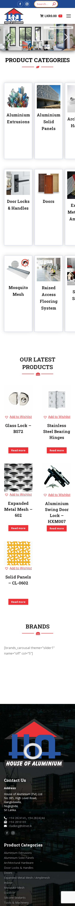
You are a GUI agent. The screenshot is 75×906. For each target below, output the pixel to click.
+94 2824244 (36, 818)
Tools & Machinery (16, 902)
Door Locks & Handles (18, 868)
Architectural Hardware (19, 863)
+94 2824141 (17, 818)
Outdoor (9, 892)
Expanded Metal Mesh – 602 (18, 509)
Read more (18, 450)
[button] (18, 416)
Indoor (8, 882)
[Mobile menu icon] (68, 16)
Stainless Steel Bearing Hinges (56, 431)
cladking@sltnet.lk (20, 826)
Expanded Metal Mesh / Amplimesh (27, 878)
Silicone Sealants (15, 897)
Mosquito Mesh (14, 887)
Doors (48, 201)
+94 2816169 (17, 822)
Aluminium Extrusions (18, 853)
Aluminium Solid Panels (48, 121)
